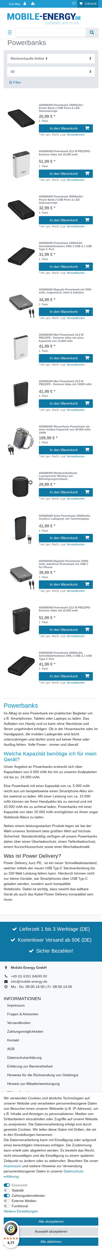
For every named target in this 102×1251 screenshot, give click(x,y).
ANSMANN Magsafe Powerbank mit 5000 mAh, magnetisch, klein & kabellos (65, 291)
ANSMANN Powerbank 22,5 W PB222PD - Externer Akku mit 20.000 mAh (65, 609)
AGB (10, 1049)
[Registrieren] (33, 4)
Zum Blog (14, 3)
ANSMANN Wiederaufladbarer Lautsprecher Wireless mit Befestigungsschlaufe (58, 476)
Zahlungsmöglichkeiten (25, 1031)
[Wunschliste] (74, 4)
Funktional (20, 1206)
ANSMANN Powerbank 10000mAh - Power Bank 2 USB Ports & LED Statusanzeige (61, 108)
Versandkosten (76, 134)
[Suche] (92, 32)
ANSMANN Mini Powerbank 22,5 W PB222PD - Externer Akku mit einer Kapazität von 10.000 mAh (61, 337)
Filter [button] (17, 82)
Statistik (18, 1190)
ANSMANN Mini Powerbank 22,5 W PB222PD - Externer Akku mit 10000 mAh (65, 383)
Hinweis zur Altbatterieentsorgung (33, 1084)
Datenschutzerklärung (24, 1058)
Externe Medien (24, 1201)
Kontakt (13, 1040)
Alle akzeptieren (51, 1221)
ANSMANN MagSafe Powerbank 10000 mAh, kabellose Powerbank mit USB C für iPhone (63, 564)
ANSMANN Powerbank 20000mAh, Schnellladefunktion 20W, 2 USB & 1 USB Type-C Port (65, 655)
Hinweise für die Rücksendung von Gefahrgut (42, 1075)
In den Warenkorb (64, 128)
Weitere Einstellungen (21, 1211)
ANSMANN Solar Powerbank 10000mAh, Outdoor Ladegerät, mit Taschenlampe (65, 517)
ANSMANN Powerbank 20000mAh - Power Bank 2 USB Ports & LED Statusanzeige (61, 199)
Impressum (16, 1005)
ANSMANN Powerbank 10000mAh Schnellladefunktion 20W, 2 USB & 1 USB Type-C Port (65, 246)
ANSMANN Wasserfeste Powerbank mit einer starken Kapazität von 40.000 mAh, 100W (65, 429)
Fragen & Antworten (22, 1014)
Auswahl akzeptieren (51, 1231)
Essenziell (19, 1185)
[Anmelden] (25, 4)
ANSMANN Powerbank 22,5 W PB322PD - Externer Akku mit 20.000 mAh (65, 153)
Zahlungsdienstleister (28, 1196)
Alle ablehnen (51, 1242)
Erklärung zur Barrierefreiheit (29, 1066)
